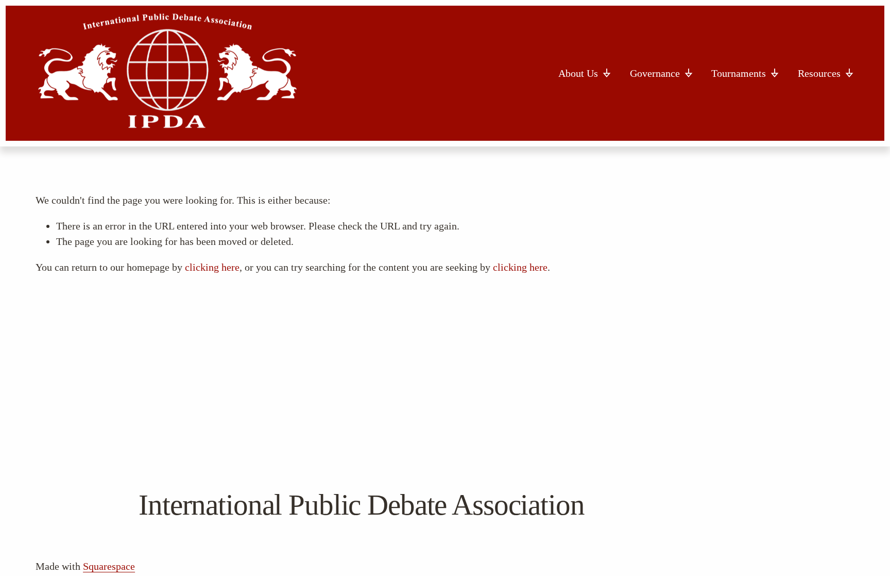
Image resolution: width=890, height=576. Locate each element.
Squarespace (109, 566)
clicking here (212, 267)
